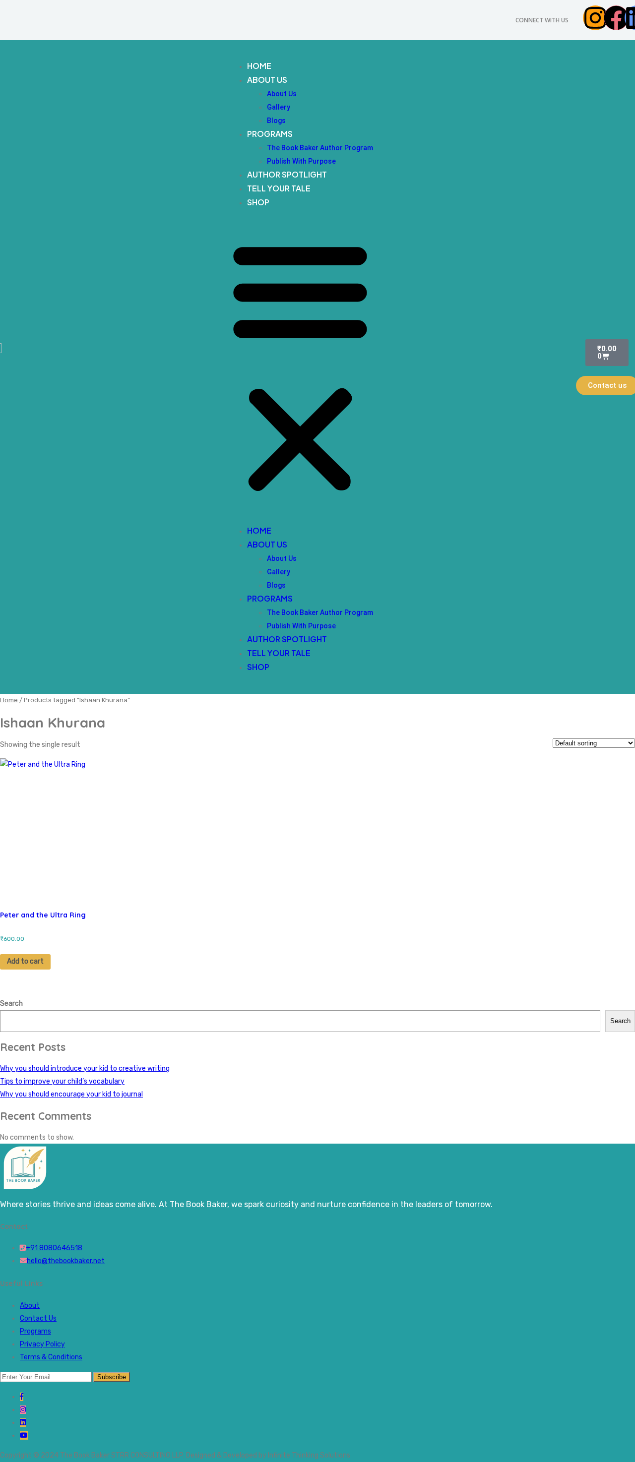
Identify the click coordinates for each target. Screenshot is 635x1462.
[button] (300, 367)
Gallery (278, 107)
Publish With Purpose (301, 161)
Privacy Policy (42, 1344)
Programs (270, 133)
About (30, 1305)
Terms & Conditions (51, 1357)
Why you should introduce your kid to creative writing (85, 1068)
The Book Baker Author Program (320, 148)
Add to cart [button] (25, 961)
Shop (258, 202)
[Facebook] (616, 17)
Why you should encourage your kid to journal (71, 1094)
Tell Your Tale (279, 188)
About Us (267, 79)
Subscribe (111, 1377)
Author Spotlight (287, 174)
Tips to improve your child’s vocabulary (62, 1081)
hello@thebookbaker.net (66, 1261)
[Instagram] (595, 17)
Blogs (276, 120)
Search (11, 1003)
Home (259, 66)
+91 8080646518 (54, 1248)
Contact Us (38, 1318)
